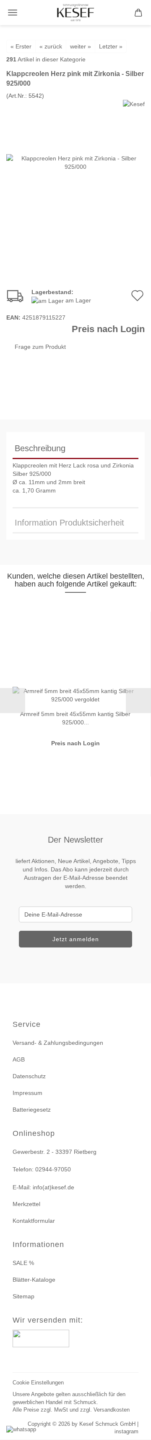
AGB (19, 1059)
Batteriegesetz (32, 1109)
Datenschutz (29, 1076)
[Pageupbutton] (134, 1428)
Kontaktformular (34, 1220)
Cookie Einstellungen (38, 1382)
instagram (126, 1431)
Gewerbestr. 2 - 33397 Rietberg (54, 1151)
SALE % (23, 1263)
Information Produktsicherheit (69, 522)
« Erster (20, 46)
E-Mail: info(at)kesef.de (43, 1187)
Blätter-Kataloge (34, 1279)
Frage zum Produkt (40, 346)
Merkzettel (26, 1204)
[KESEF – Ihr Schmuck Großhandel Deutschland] (76, 12)
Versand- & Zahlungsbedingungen (58, 1042)
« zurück (50, 46)
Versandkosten (112, 1410)
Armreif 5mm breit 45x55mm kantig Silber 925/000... (75, 717)
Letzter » (110, 46)
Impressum (27, 1093)
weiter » (80, 46)
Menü (12, 12)
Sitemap (23, 1296)
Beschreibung (40, 448)
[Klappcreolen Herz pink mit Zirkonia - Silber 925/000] (75, 161)
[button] (12, 700)
